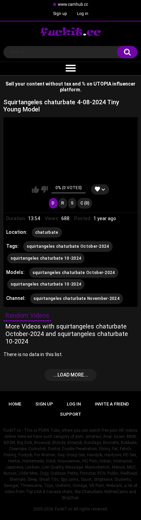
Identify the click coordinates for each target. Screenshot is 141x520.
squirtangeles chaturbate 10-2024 (46, 258)
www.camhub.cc (73, 4)
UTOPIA (102, 84)
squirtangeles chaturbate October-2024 (68, 246)
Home (15, 404)
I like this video (35, 189)
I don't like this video (44, 189)
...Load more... (70, 375)
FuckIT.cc (63, 509)
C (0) (84, 203)
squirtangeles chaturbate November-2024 (76, 298)
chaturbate (47, 232)
